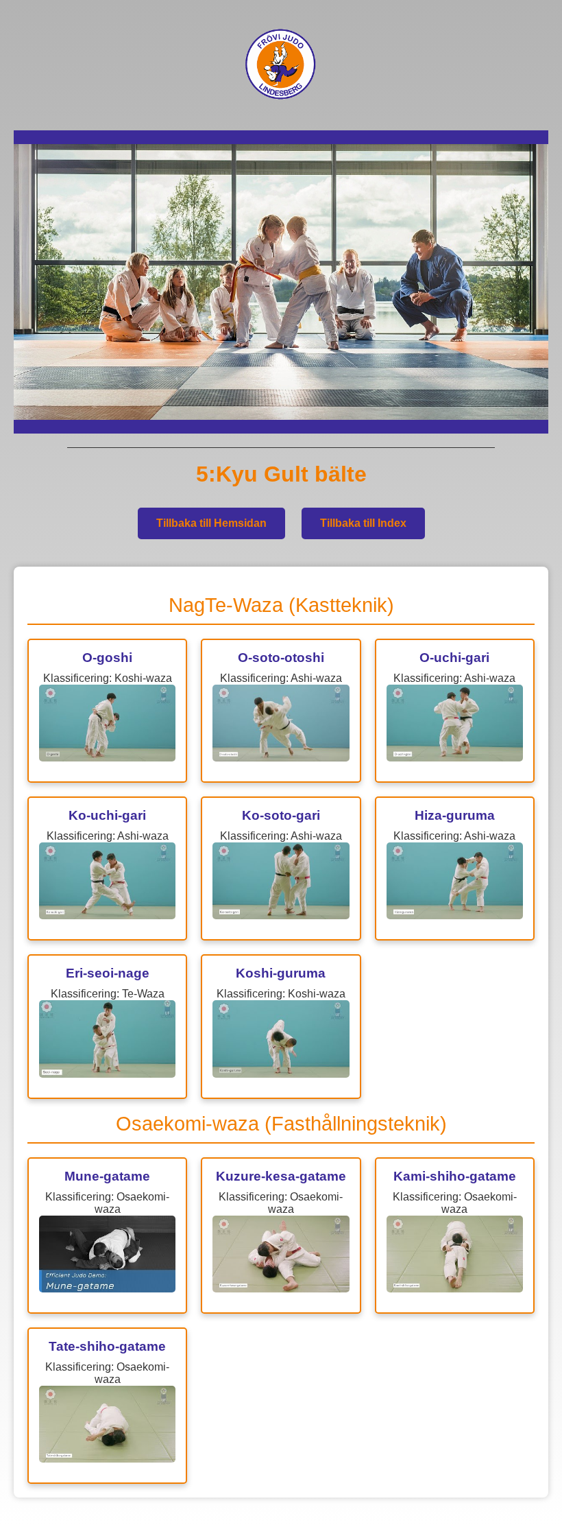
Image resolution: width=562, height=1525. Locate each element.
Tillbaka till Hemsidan (211, 523)
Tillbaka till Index (363, 523)
